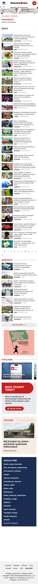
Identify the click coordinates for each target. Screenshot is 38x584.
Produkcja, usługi (10, 499)
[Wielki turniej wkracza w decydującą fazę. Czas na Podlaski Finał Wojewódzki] (7, 141)
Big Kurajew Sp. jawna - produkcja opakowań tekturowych (17, 444)
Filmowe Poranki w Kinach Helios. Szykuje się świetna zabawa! (23, 80)
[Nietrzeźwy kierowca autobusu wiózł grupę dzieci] (7, 149)
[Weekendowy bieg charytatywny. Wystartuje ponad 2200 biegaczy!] (7, 106)
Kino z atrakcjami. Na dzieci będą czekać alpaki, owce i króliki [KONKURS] (25, 234)
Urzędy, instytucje (10, 516)
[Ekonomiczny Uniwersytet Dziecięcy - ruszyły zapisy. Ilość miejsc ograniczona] (7, 244)
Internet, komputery (11, 478)
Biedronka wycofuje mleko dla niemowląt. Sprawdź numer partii (25, 274)
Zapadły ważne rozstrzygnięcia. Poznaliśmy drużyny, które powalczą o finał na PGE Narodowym (24, 131)
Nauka (15, 247)
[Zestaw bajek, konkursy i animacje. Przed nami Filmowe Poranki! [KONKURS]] (7, 38)
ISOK (21, 568)
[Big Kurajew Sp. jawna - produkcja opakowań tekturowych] (19, 430)
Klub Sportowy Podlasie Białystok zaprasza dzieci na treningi (23, 45)
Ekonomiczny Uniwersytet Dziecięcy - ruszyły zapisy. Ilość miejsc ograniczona (24, 243)
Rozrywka (7, 506)
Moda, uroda (8, 488)
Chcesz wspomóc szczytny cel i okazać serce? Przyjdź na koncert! (24, 97)
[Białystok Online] (19, 3)
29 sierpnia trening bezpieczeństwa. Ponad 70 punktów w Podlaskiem (23, 265)
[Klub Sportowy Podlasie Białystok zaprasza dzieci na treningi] (7, 46)
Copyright (6, 576)
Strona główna (6, 16)
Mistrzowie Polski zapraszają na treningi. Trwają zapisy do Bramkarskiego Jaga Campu (24, 71)
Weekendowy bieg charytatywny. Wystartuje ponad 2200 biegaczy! (25, 105)
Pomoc (15, 568)
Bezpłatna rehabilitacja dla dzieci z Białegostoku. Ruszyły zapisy (25, 113)
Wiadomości (14, 16)
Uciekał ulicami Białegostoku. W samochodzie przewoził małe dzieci (24, 183)
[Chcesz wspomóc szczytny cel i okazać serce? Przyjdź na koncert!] (7, 98)
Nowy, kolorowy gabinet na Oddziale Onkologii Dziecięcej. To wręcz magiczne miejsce (25, 200)
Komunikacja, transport (12, 481)
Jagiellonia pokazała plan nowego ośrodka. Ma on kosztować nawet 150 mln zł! (23, 308)
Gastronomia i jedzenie (12, 471)
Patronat (24, 565)
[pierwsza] (4, 251)
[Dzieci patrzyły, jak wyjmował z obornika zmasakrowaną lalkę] (7, 209)
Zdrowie (16, 116)
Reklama (7, 502)
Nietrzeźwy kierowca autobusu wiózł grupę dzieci (24, 147)
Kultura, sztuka (9, 485)
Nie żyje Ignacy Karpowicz (22, 317)
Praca (31, 565)
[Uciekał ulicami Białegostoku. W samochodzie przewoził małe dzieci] (7, 184)
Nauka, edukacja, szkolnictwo (15, 495)
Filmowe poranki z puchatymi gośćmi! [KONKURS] (24, 216)
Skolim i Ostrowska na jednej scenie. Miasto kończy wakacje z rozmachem (24, 282)
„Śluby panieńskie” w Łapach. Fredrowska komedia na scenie (24, 300)
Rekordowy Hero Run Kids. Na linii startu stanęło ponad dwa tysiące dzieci (24, 88)
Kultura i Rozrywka (18, 41)
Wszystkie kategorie (11, 523)
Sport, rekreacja (10, 509)
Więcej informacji (10, 451)
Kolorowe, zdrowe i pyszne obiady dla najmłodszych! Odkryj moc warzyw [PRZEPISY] (25, 54)
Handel (6, 475)
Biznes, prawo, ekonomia (13, 464)
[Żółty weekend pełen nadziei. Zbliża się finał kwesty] (7, 158)
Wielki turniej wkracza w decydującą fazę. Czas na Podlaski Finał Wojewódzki (23, 140)
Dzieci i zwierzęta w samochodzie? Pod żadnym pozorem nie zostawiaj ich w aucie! (23, 123)
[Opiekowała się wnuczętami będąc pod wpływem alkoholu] (7, 192)
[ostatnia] (2, 255)
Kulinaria (16, 58)
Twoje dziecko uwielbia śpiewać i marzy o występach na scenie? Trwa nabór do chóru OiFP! (25, 226)
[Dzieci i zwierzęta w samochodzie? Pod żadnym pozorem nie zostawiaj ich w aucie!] (7, 123)
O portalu (8, 565)
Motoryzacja (8, 492)
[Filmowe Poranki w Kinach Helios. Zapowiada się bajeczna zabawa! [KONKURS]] (7, 63)
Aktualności (17, 126)
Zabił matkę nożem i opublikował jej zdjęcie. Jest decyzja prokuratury (23, 291)
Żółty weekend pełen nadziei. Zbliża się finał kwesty (24, 156)
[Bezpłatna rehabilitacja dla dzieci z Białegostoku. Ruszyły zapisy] (7, 115)
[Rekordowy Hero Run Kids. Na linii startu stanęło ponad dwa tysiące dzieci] (7, 89)
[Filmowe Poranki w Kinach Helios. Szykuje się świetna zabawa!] (7, 81)
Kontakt (8, 568)
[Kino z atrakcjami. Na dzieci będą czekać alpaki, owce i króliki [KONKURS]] (7, 235)
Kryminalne (17, 150)
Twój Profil (28, 568)
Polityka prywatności (13, 573)
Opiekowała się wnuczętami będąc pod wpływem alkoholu (24, 190)
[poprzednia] (8, 251)
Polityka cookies (26, 573)
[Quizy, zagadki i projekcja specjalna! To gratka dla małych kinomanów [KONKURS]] (7, 175)
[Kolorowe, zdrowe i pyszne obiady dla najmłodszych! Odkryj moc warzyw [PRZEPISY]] (7, 55)
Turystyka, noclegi (10, 513)
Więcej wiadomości (18, 325)
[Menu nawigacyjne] (34, 3)
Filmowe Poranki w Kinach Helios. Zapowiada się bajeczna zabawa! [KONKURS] (24, 62)
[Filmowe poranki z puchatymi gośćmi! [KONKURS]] (7, 218)
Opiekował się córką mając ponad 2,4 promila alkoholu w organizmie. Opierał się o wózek (24, 165)
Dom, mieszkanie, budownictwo (15, 468)
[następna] (35, 251)
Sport (15, 49)
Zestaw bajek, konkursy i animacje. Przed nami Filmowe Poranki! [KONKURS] (24, 37)
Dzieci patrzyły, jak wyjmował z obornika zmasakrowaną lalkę (24, 208)
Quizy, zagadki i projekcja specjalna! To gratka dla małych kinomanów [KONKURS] (24, 174)
